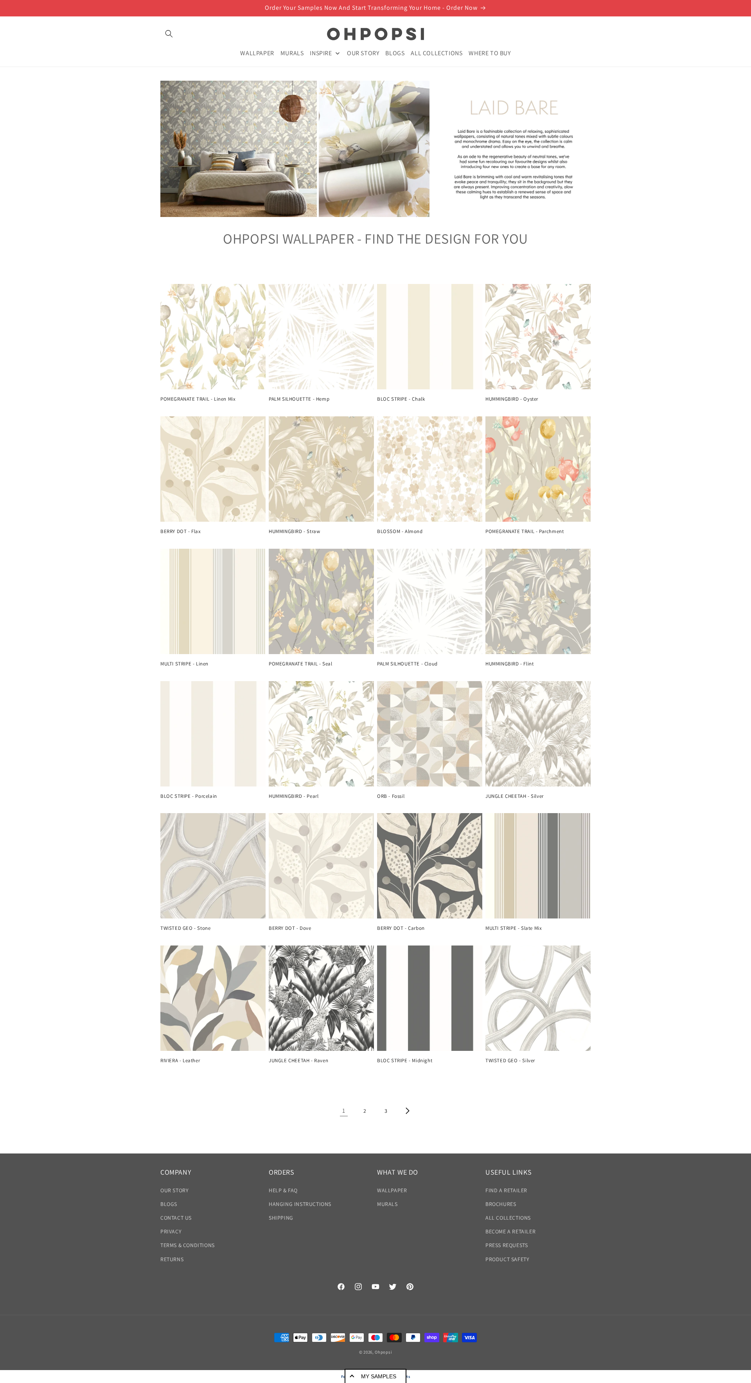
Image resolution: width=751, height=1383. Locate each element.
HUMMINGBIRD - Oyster (511, 399)
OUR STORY (174, 1190)
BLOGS (168, 1204)
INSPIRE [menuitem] (321, 53)
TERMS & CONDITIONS (187, 1245)
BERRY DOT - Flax (180, 531)
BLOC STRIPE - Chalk (401, 399)
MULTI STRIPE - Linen (184, 664)
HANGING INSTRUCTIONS (300, 1204)
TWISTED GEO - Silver (510, 1061)
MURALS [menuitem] (292, 53)
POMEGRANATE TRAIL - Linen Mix (197, 399)
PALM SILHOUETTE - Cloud (407, 664)
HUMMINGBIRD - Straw (294, 531)
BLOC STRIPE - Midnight (404, 1061)
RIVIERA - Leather (180, 1061)
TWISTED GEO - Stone (185, 928)
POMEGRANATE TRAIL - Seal (300, 664)
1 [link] (343, 1110)
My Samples (378, 1376)
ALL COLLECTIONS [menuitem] (436, 53)
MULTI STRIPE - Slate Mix (513, 928)
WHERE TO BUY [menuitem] (489, 53)
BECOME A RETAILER (510, 1231)
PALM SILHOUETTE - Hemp (299, 399)
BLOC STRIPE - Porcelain (188, 796)
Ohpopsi (383, 1352)
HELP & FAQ (283, 1190)
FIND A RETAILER (506, 1190)
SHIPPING (281, 1217)
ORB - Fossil (390, 796)
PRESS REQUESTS (506, 1245)
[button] (169, 33)
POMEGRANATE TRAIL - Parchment (524, 531)
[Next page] (407, 1110)
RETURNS (171, 1259)
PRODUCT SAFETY (507, 1259)
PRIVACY (170, 1231)
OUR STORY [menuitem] (363, 53)
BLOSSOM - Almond (400, 531)
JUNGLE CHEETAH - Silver (514, 796)
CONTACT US (176, 1217)
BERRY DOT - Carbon (401, 928)
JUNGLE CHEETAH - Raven (298, 1061)
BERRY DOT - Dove (290, 928)
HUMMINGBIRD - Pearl (293, 796)
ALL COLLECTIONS (508, 1217)
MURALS (387, 1204)
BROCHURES (500, 1204)
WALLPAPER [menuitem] (257, 53)
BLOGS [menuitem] (394, 53)
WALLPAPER (392, 1190)
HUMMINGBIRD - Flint (509, 664)
